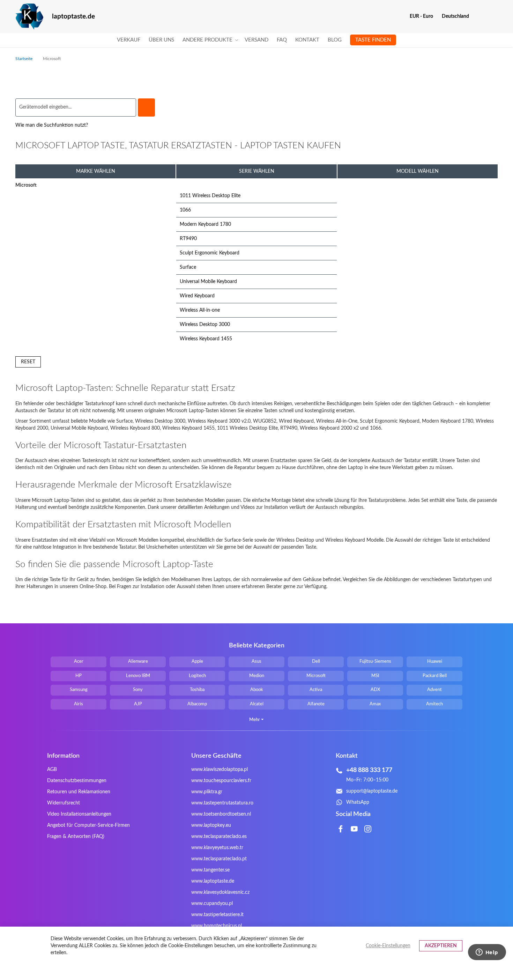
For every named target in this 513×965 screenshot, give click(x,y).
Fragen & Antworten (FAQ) (75, 836)
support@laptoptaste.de (371, 791)
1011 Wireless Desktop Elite (210, 195)
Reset (28, 361)
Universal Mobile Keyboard (208, 281)
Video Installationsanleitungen (79, 814)
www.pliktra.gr (206, 791)
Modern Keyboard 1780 (205, 224)
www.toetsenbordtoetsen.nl (221, 814)
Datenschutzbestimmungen (76, 780)
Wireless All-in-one (200, 310)
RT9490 (188, 238)
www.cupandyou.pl (212, 903)
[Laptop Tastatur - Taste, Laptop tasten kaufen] (29, 16)
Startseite (24, 59)
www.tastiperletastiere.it (217, 914)
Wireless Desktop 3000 (205, 324)
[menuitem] (128, 40)
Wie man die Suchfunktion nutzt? (51, 125)
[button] (424, 16)
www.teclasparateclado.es (219, 836)
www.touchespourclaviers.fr (221, 780)
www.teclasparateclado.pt (219, 858)
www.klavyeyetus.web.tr (217, 847)
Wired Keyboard (197, 296)
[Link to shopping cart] (479, 16)
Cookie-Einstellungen (388, 945)
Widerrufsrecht (63, 803)
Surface (188, 267)
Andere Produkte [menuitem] (207, 40)
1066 (185, 210)
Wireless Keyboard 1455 (206, 338)
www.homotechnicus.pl (216, 925)
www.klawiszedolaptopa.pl (219, 769)
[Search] (146, 107)
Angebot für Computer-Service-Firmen (88, 825)
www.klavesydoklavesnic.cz (220, 892)
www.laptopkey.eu (211, 825)
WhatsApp (357, 802)
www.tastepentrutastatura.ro (222, 803)
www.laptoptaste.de (212, 881)
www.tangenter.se (210, 870)
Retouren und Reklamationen (78, 791)
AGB (52, 769)
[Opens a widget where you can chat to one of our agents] (487, 953)
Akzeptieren (441, 945)
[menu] (256, 40)
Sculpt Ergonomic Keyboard (209, 253)
